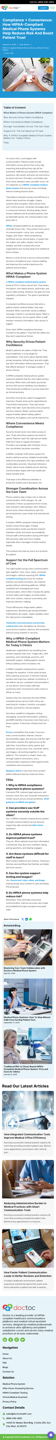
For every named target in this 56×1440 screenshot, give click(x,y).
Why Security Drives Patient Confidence (23, 117)
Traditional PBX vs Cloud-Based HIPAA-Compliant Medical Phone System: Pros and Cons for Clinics (26, 1069)
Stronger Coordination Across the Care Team (26, 126)
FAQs (6, 142)
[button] (51, 1435)
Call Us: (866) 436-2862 (42, 2)
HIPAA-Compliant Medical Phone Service (19, 48)
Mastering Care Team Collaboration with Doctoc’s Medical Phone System (24, 969)
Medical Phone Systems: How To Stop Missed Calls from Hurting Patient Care (27, 1018)
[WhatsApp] (30, 919)
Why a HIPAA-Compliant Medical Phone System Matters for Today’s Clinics (28, 136)
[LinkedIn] (27, 919)
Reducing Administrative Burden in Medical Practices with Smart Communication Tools (25, 1207)
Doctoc (9, 732)
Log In (43, 8)
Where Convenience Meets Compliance (23, 122)
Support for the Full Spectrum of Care (23, 131)
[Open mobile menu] (52, 8)
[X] (23, 919)
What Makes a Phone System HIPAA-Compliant (28, 112)
